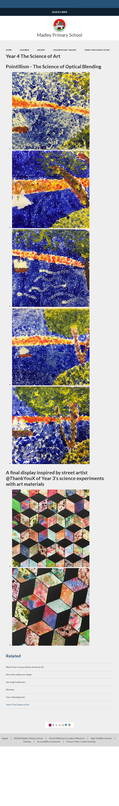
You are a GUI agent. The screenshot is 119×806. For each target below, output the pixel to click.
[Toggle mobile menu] (4, 4)
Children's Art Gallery (64, 50)
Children (24, 50)
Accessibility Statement (48, 741)
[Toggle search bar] (115, 4)
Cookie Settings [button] (88, 741)
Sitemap (27, 741)
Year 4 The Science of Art (97, 50)
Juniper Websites (76, 738)
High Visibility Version (101, 738)
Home (9, 50)
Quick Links (59, 11)
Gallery (41, 50)
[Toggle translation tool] (107, 4)
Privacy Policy (73, 741)
